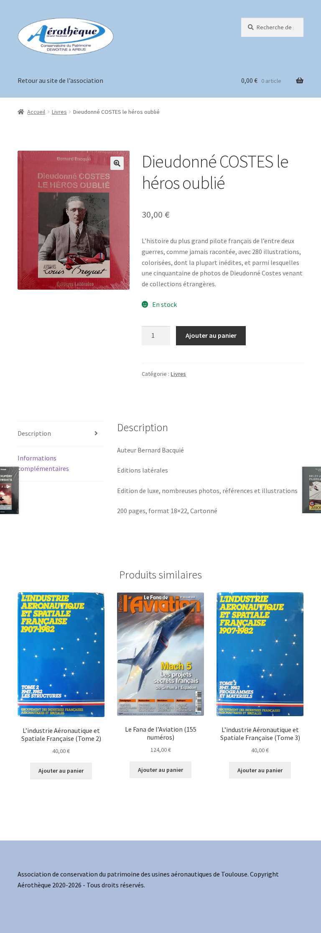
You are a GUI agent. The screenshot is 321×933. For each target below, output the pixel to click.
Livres (59, 112)
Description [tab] (34, 433)
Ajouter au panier (211, 335)
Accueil (36, 112)
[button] (117, 163)
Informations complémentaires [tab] (43, 463)
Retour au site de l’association (60, 80)
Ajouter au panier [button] (61, 770)
